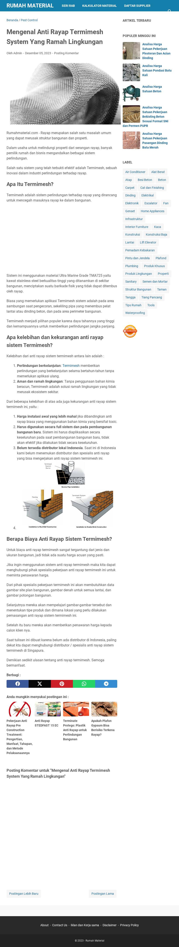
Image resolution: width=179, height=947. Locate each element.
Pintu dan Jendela (137, 258)
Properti (163, 273)
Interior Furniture (136, 227)
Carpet (129, 187)
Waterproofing (135, 313)
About (44, 925)
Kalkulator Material (99, 5)
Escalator (151, 203)
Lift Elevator (148, 242)
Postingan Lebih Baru (23, 893)
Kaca (157, 227)
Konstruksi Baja (156, 234)
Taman (162, 289)
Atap (128, 180)
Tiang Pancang (151, 297)
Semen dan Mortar (155, 281)
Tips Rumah (133, 305)
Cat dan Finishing (152, 187)
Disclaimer (110, 925)
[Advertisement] (62, 238)
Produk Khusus (154, 266)
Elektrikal (147, 195)
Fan (166, 203)
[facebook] (18, 684)
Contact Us (59, 925)
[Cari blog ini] (169, 11)
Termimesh (71, 366)
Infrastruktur (134, 219)
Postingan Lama (102, 893)
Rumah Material (30, 5)
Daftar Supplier (137, 5)
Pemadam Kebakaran (140, 250)
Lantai (129, 242)
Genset (130, 211)
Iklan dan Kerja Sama (27, 17)
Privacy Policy (129, 925)
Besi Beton (145, 180)
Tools (151, 305)
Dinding (130, 195)
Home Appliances (152, 211)
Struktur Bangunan (138, 289)
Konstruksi (132, 234)
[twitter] (40, 684)
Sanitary (131, 281)
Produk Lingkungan (138, 273)
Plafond (161, 258)
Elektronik (132, 203)
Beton (162, 180)
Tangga (130, 297)
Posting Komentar (66, 53)
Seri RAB (68, 5)
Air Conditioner (135, 172)
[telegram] (106, 684)
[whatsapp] (84, 684)
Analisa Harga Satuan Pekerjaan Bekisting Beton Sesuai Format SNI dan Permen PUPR (145, 117)
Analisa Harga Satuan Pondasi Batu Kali (157, 70)
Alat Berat (158, 172)
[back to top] (170, 937)
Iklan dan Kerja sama (85, 925)
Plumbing (131, 266)
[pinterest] (62, 684)
